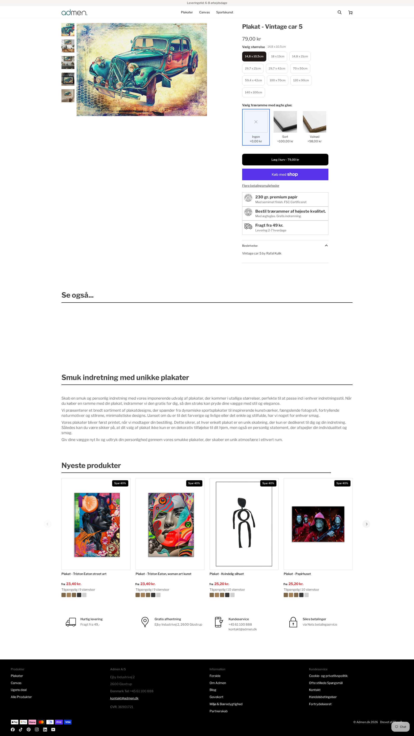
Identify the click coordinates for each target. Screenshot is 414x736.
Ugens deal (19, 690)
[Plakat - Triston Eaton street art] (95, 595)
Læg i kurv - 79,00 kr (285, 159)
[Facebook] (13, 729)
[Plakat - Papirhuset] (318, 595)
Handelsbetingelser (323, 697)
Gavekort (216, 697)
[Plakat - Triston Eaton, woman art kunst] (170, 595)
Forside (215, 676)
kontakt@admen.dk (124, 698)
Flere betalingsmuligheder (260, 186)
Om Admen (218, 683)
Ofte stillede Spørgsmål (326, 683)
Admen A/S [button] (118, 669)
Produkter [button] (17, 669)
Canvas (16, 683)
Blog (213, 690)
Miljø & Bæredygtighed (226, 704)
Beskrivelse (250, 245)
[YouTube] (53, 729)
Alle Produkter (21, 697)
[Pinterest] (29, 729)
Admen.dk (363, 722)
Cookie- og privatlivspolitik (328, 676)
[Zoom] (142, 69)
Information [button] (217, 669)
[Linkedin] (45, 729)
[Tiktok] (20, 729)
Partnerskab (219, 711)
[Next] (366, 524)
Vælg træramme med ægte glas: (267, 105)
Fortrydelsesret (320, 704)
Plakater (17, 676)
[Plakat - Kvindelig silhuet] (244, 595)
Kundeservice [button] (318, 669)
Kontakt (315, 690)
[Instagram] (37, 729)
